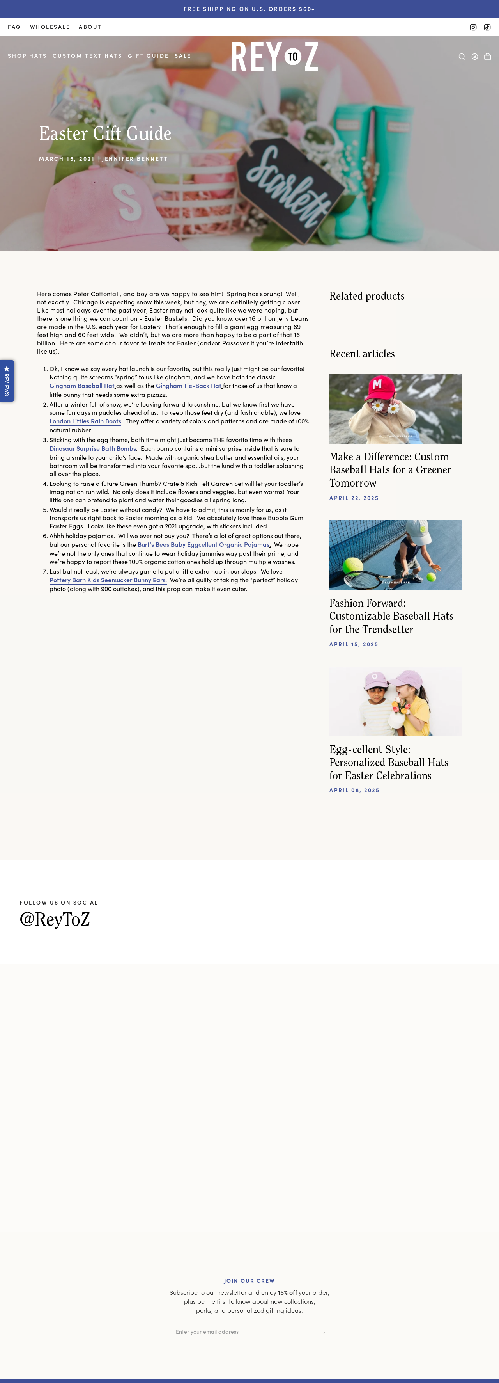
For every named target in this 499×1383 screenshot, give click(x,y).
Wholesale (50, 26)
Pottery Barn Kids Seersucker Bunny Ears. (108, 579)
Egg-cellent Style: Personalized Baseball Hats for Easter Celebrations (388, 763)
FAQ (14, 26)
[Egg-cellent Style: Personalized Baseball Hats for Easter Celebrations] (395, 701)
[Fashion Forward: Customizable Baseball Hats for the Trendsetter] (395, 555)
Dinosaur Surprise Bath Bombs (93, 448)
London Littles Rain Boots (85, 420)
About (90, 26)
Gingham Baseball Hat (82, 385)
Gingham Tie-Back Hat (188, 385)
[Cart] (487, 56)
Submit (322, 1331)
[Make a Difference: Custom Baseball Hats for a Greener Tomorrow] (395, 409)
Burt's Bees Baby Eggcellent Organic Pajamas (203, 544)
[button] (27, 56)
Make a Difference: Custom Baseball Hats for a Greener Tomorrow (390, 470)
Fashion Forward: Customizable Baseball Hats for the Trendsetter (391, 617)
